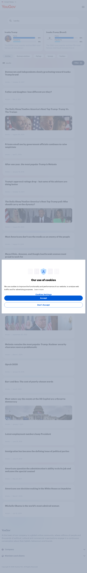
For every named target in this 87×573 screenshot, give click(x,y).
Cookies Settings (43, 294)
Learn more (39, 289)
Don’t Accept (43, 305)
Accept (43, 298)
